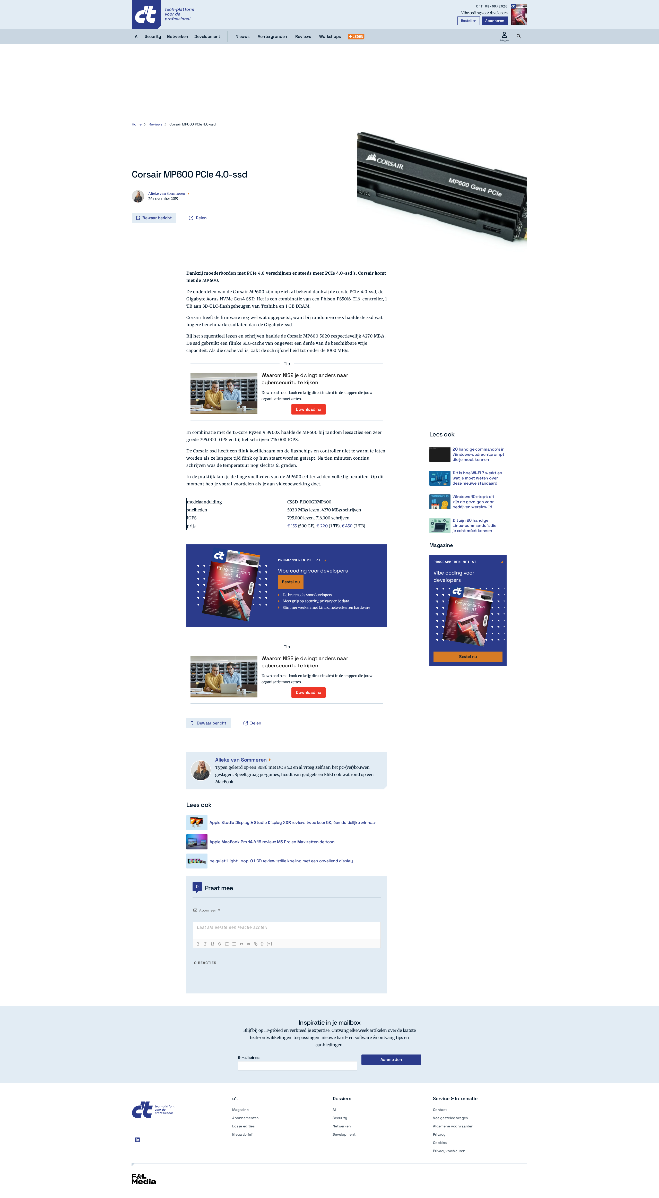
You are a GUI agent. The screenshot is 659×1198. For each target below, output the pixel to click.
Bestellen (469, 20)
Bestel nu (291, 582)
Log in (132, 207)
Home (136, 124)
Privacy (439, 1134)
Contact (440, 1109)
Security (340, 1118)
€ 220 (322, 525)
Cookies (440, 1142)
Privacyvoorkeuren (449, 1151)
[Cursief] (205, 944)
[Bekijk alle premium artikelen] (356, 36)
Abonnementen (245, 1118)
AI (334, 1109)
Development (344, 1134)
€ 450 (347, 525)
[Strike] (219, 944)
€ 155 (292, 525)
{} (262, 944)
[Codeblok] (248, 944)
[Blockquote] (241, 944)
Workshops (330, 36)
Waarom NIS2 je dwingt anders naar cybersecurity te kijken (305, 379)
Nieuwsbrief (242, 1134)
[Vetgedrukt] (198, 944)
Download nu (308, 409)
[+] (269, 944)
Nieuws (242, 36)
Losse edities (243, 1126)
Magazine (240, 1109)
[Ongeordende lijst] (234, 944)
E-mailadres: (248, 1058)
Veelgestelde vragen (450, 1118)
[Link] (255, 944)
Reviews (303, 36)
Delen (201, 218)
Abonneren (494, 20)
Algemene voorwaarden (453, 1126)
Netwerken (342, 1126)
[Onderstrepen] (212, 944)
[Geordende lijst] (226, 944)
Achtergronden (272, 36)
